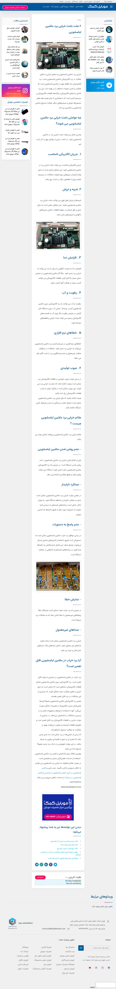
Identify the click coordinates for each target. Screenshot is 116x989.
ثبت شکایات (69, 951)
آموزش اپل (97, 1)
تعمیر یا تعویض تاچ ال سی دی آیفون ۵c (13, 131)
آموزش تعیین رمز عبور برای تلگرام (97, 29)
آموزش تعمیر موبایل (67, 955)
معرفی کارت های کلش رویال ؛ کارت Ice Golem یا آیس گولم (96, 60)
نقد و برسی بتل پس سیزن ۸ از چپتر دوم (64, 841)
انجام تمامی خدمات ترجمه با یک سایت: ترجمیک (13, 39)
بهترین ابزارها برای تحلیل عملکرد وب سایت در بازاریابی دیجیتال (61, 853)
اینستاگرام (75, 1)
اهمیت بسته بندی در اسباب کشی (13, 75)
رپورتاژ (79, 20)
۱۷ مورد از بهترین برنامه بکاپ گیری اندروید (97, 69)
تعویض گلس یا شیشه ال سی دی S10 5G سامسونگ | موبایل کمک (12, 122)
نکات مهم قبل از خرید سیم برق (67, 848)
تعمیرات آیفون (23, 968)
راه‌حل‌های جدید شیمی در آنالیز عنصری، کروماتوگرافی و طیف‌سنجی (12, 63)
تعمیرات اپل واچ (68, 973)
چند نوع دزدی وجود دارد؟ (69, 845)
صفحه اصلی (79, 6)
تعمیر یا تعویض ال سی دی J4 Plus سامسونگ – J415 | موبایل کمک (12, 152)
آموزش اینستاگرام (68, 960)
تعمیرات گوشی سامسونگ (42, 968)
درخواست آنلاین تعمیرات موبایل (15, 7)
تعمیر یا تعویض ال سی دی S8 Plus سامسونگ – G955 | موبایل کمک (12, 112)
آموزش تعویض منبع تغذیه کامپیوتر (13, 29)
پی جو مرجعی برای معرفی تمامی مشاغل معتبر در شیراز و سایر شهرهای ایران (13, 50)
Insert (92, 987)
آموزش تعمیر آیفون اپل (43, 955)
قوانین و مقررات (22, 955)
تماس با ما (46, 6)
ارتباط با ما (24, 951)
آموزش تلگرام (23, 960)
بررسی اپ (67, 1)
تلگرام (80, 1)
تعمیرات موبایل (45, 951)
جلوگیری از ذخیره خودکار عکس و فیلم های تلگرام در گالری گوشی (96, 39)
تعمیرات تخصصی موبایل (17, 102)
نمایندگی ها (70, 947)
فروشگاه (25, 947)
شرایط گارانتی (46, 947)
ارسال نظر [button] (40, 877)
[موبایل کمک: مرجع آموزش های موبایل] (98, 6)
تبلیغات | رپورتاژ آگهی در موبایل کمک (62, 6)
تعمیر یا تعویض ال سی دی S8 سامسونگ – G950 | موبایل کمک (12, 141)
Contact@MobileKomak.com (53, 929)
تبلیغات (61, 1)
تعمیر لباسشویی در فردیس (55, 773)
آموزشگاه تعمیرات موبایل (65, 964)
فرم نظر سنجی (23, 964)
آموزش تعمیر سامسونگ (42, 960)
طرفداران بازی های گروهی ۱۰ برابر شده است (63, 858)
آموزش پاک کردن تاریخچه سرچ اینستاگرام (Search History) (96, 49)
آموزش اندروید (88, 1)
